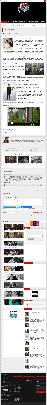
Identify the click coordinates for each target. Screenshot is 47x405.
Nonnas (32, 347)
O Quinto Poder (34, 365)
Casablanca (33, 341)
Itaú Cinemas (5, 379)
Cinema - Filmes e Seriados (17, 395)
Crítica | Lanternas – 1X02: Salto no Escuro (17, 380)
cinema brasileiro (11, 25)
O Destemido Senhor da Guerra (12, 21)
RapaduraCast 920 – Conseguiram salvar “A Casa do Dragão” (18, 384)
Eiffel (32, 359)
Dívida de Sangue (17, 396)
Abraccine (4, 374)
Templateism (29, 403)
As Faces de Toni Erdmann (10, 280)
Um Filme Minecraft (9, 305)
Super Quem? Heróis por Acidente (37, 329)
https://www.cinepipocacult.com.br (6, 399)
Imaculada (7, 238)
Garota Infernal (33, 323)
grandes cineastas (29, 393)
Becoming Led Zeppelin (26, 21)
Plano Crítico (16, 378)
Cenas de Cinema (17, 387)
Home (6, 25)
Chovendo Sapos (17, 391)
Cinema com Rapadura (16, 382)
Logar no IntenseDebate (6, 207)
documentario (20, 25)
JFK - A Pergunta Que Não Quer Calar (12, 272)
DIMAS (4, 381)
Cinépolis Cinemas (6, 375)
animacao (27, 378)
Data (9, 172)
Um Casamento (39, 25)
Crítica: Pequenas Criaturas (17, 393)
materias (27, 395)
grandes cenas (28, 391)
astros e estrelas (29, 380)
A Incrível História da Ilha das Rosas (37, 318)
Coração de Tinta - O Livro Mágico (11, 230)
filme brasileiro (26, 25)
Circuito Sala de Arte (6, 382)
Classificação (13, 172)
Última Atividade (18, 172)
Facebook (43, 138)
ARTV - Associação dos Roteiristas (6, 386)
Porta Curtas (5, 387)
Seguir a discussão (41, 170)
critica (16, 25)
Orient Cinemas (6, 378)
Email (17, 208)
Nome (4, 208)
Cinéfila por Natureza (18, 398)
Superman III (37, 21)
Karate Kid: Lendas (34, 353)
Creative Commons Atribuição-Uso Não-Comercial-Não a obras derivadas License (6, 394)
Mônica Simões (32, 25)
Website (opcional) (32, 208)
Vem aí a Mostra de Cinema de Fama (17, 389)
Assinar (4, 212)
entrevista (28, 388)
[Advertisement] (23, 19)
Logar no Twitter (19, 207)
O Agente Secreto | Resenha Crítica (17, 400)
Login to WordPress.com (12, 207)
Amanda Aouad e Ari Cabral (5, 392)
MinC (4, 384)
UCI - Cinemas (5, 377)
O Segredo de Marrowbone (36, 312)
